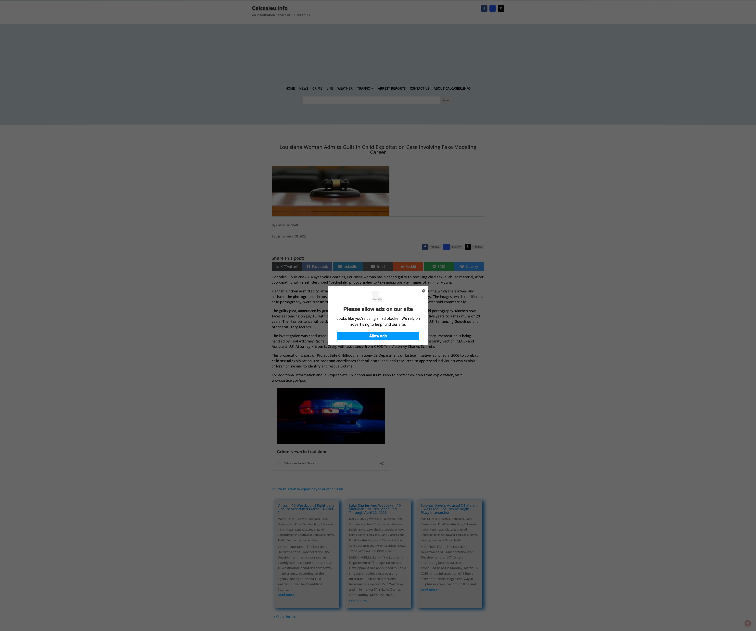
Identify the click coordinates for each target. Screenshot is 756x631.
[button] (378, 336)
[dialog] (378, 315)
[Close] (424, 291)
